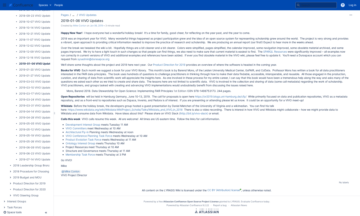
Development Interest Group (83, 124)
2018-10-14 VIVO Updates (35, 27)
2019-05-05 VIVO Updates (35, 123)
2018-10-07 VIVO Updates (35, 21)
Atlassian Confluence (191, 205)
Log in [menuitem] (352, 5)
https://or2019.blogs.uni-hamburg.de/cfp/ (221, 96)
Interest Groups (16, 201)
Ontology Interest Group (80, 143)
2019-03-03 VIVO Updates (35, 81)
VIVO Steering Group (26, 195)
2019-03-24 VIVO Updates (35, 99)
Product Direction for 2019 (29, 183)
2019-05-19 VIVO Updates (35, 135)
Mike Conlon (79, 25)
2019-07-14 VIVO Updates (35, 159)
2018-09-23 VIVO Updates (35, 15)
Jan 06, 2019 (96, 25)
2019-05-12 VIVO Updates (35, 129)
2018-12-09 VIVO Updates (35, 51)
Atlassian (207, 211)
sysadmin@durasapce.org (93, 59)
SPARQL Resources (275, 51)
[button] (4, 5)
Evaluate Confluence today (255, 201)
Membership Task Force (80, 154)
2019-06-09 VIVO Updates (35, 147)
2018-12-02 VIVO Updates (35, 45)
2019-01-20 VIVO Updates (35, 69)
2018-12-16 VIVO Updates (35, 57)
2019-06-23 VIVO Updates (35, 153)
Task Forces (14, 207)
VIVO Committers (76, 128)
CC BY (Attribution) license (223, 190)
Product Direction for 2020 (29, 189)
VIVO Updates (87, 14)
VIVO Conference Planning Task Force (89, 135)
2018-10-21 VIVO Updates (35, 33)
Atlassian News (239, 205)
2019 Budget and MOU (27, 177)
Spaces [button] (43, 5)
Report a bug (219, 205)
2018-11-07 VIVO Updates (35, 39)
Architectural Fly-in (77, 132)
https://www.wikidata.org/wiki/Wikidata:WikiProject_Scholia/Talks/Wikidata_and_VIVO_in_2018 (125, 109)
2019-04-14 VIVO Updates (35, 111)
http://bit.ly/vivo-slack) (194, 113)
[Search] (298, 5)
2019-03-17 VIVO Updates (35, 93)
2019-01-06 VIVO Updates (36, 63)
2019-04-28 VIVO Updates (35, 117)
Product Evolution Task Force (83, 139)
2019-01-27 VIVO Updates (35, 75)
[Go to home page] (21, 5)
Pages (65, 14)
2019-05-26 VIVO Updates (35, 141)
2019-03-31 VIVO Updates (35, 105)
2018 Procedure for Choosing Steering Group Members (47, 171)
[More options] (350, 15)
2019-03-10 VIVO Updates (35, 87)
